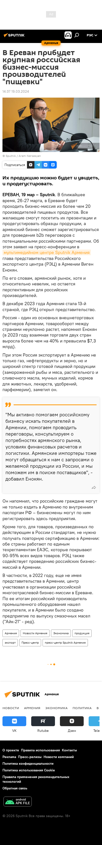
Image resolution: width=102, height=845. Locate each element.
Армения (11, 633)
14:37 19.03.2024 (15, 91)
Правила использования (40, 750)
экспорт (10, 642)
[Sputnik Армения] (14, 37)
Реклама (9, 757)
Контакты (69, 750)
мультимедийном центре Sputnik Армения (47, 252)
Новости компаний (59, 757)
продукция (82, 633)
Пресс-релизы (30, 757)
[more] (94, 487)
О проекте (10, 750)
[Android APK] (17, 802)
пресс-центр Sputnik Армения (65, 642)
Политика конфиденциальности (27, 763)
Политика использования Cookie (28, 770)
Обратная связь (14, 788)
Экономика (61, 633)
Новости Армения (35, 633)
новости (10, 708)
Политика (82, 708)
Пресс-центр (30, 642)
